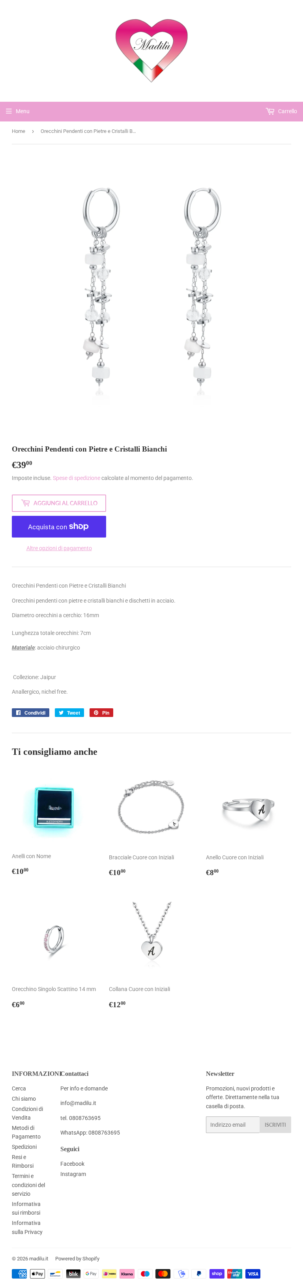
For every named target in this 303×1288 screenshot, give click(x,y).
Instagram (73, 1174)
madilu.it (38, 1259)
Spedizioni (24, 1147)
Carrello (287, 111)
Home (18, 131)
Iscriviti (275, 1125)
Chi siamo (24, 1099)
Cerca (19, 1088)
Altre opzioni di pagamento (59, 548)
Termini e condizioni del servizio (28, 1185)
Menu (23, 111)
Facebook (72, 1164)
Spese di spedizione (76, 478)
